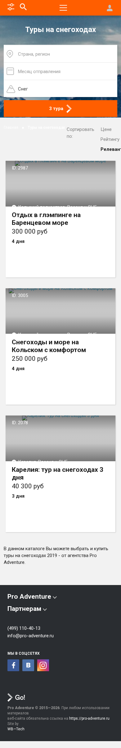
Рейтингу (110, 139)
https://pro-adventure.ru (89, 718)
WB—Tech (16, 729)
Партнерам (24, 608)
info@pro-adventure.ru (30, 636)
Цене (106, 129)
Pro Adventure (29, 596)
